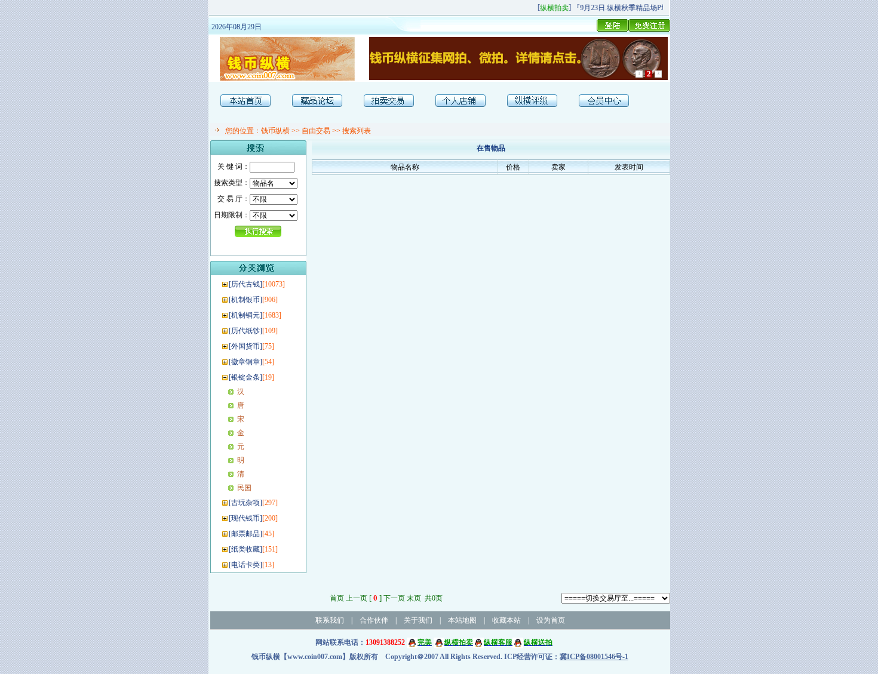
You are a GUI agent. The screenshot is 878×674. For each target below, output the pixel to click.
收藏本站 (506, 620)
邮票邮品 (245, 534)
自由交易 (316, 131)
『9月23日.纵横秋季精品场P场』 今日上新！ (639, 8)
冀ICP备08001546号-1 (594, 657)
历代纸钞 (245, 331)
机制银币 (245, 300)
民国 (244, 488)
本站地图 (462, 620)
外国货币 (245, 346)
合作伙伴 (374, 620)
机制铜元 (245, 315)
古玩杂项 (245, 502)
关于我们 (418, 620)
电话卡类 (245, 565)
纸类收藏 (245, 549)
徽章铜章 (245, 362)
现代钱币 (245, 518)
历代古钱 (245, 284)
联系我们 (329, 620)
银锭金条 (245, 377)
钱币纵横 (275, 131)
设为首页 (550, 620)
